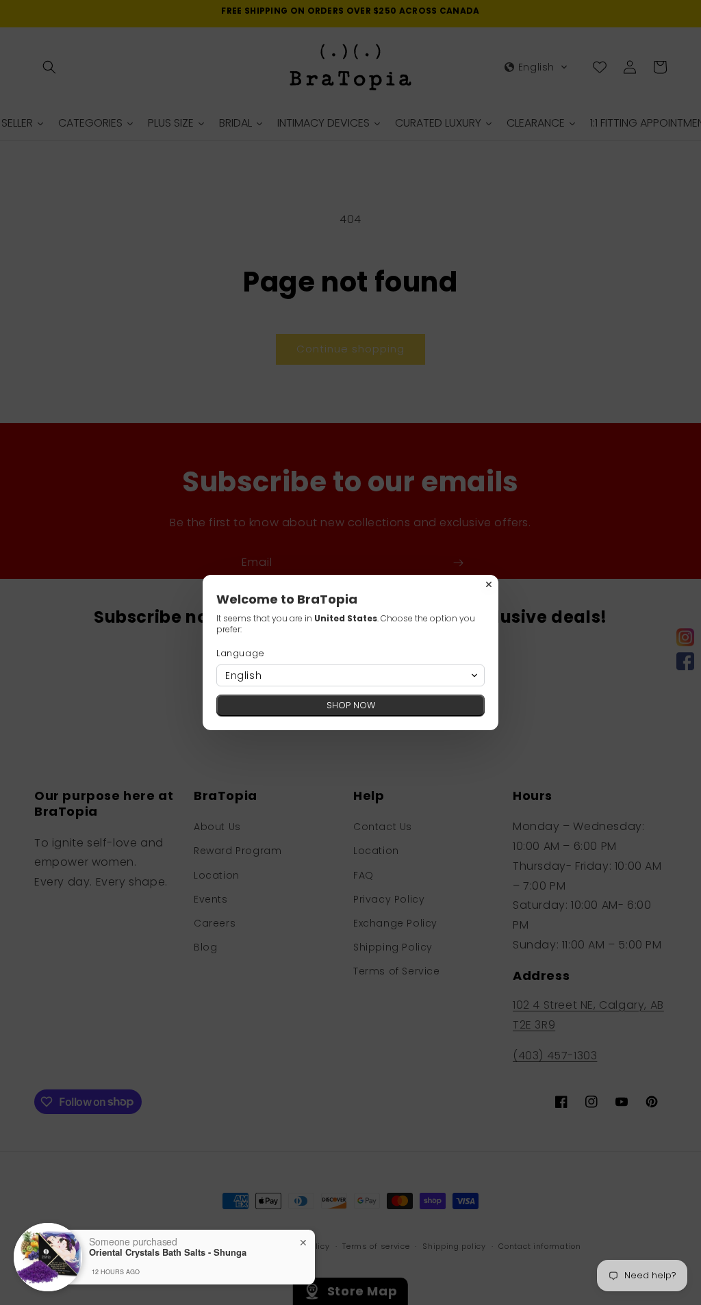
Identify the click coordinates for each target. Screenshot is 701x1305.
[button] (350, 675)
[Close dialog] (489, 584)
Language (240, 653)
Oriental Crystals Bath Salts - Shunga (167, 1252)
